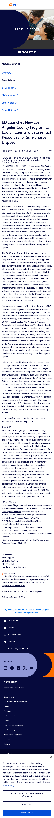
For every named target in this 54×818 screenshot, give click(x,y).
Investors (7, 711)
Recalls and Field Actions (14, 688)
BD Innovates (9, 95)
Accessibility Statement (16, 649)
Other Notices (9, 110)
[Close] (51, 757)
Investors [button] (29, 52)
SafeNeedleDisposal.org (40, 266)
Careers (7, 692)
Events (6, 706)
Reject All (27, 804)
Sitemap (9, 642)
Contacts (9, 628)
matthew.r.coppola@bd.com (14, 567)
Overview (6, 73)
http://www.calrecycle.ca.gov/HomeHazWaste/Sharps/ (25, 540)
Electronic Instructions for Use (15, 702)
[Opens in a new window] (5, 668)
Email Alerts (8, 103)
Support (7, 739)
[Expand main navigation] (5, 4)
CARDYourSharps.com (41, 294)
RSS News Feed (12, 635)
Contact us (8, 753)
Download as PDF (44, 151)
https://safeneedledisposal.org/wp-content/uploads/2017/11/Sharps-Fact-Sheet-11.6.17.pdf (22, 527)
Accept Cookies (27, 813)
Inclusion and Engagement (14, 716)
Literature (8, 721)
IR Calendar (8, 88)
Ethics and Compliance (13, 735)
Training (7, 744)
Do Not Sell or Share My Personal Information (27, 795)
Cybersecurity (9, 697)
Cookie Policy (8, 785)
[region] (27, 786)
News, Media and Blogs (13, 725)
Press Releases (9, 80)
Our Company (9, 730)
